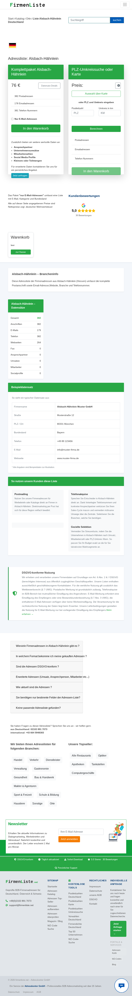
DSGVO (93, 899)
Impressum (95, 886)
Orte (28, 18)
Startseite (52, 886)
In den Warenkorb (36, 128)
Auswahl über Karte (96, 93)
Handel (18, 760)
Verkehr (34, 760)
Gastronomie (41, 768)
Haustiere (19, 803)
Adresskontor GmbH (35, 986)
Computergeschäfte (83, 773)
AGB (39, 992)
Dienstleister (53, 760)
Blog (114, 964)
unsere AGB (95, 895)
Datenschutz (95, 891)
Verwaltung (20, 768)
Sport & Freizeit (23, 794)
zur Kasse (21, 252)
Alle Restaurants (81, 755)
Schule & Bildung (49, 794)
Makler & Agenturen (25, 786)
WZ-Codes (116, 959)
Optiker (102, 755)
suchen (117, 20)
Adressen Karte (116, 951)
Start (10, 18)
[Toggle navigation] (124, 4)
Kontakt (93, 904)
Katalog (19, 18)
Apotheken (78, 764)
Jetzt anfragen (20, 175)
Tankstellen (98, 764)
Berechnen (96, 128)
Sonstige (37, 803)
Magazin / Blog (55, 921)
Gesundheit (20, 777)
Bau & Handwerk (44, 777)
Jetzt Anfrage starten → (117, 929)
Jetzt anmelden (69, 839)
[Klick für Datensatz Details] (118, 86)
